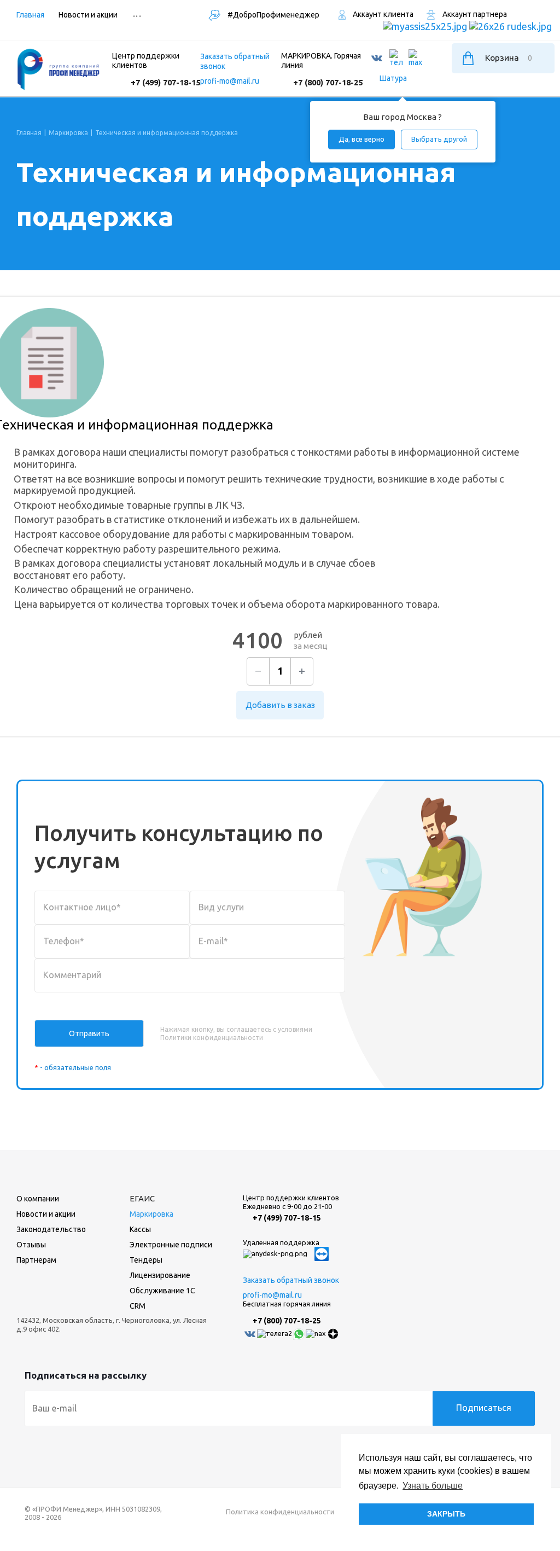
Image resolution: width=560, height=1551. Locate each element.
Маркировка (151, 1214)
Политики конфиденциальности (211, 1037)
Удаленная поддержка (281, 1242)
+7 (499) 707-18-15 (165, 82)
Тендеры (146, 1260)
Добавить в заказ (280, 705)
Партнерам (36, 1260)
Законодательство (51, 1229)
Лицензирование (160, 1275)
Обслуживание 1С (162, 1290)
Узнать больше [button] (432, 1485)
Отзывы (31, 1244)
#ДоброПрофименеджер (272, 14)
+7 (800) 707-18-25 (328, 82)
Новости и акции (45, 1214)
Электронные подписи (171, 1244)
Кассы (140, 1229)
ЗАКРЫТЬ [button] (446, 1513)
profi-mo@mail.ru (229, 81)
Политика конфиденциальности (280, 1511)
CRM (137, 1306)
